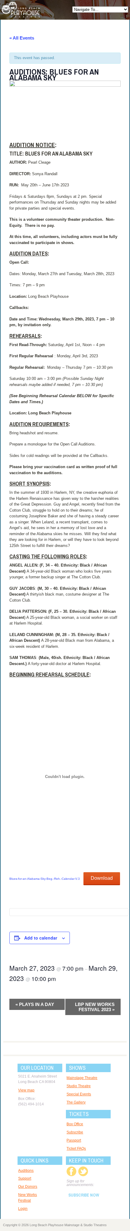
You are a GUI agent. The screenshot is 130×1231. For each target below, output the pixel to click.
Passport (74, 1140)
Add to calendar (40, 938)
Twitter (83, 1171)
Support (24, 1178)
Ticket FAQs (76, 1148)
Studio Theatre (79, 1086)
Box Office (75, 1124)
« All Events (21, 37)
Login (23, 1209)
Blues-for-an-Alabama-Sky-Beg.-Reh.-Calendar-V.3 (44, 878)
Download (102, 878)
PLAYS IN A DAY (34, 1004)
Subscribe (75, 1132)
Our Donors (27, 1186)
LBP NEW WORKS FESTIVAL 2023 (95, 1007)
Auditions (26, 1170)
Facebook (71, 1171)
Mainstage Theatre (82, 1078)
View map (26, 1090)
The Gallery (76, 1102)
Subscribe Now (83, 1195)
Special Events (79, 1094)
